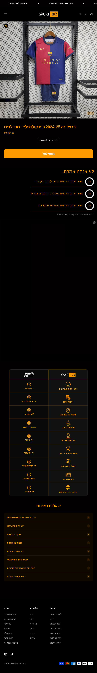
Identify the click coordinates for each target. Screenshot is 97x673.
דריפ (32, 614)
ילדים (32, 633)
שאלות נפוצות (10, 619)
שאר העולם (55, 633)
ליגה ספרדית (55, 628)
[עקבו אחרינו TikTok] (12, 654)
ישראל (32, 638)
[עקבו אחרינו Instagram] (5, 654)
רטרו (32, 619)
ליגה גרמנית (55, 643)
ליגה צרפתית (55, 614)
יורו (51, 619)
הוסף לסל (48, 153)
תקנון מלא (8, 633)
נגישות (7, 628)
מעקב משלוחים (10, 614)
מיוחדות (33, 623)
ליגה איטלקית (56, 638)
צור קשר (7, 623)
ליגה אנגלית (55, 623)
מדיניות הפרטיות (11, 643)
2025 (32, 628)
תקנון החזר (8, 638)
